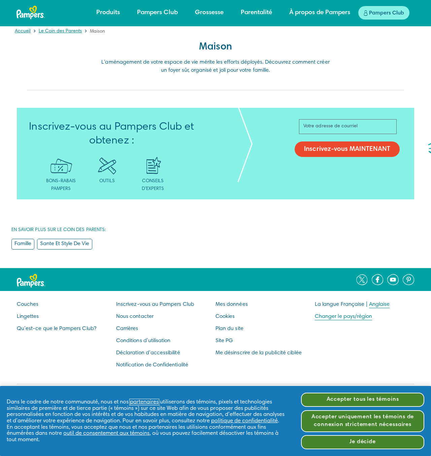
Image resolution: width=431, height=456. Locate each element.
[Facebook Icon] (377, 279)
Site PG (224, 341)
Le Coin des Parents (60, 31)
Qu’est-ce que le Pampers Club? (56, 328)
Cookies (225, 316)
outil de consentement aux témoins (106, 433)
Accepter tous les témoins (363, 399)
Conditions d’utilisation (143, 341)
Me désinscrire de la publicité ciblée (259, 353)
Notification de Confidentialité (152, 365)
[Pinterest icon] (408, 279)
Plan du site (229, 328)
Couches (27, 304)
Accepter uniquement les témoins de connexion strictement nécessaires (362, 421)
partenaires (144, 402)
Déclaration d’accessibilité (148, 353)
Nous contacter (135, 316)
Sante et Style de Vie (64, 244)
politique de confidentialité (244, 421)
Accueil (23, 31)
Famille (22, 244)
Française (353, 304)
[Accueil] (30, 12)
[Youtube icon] (393, 279)
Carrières (127, 328)
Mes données (232, 304)
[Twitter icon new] (362, 279)
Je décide (363, 442)
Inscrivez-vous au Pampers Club (155, 304)
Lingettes (28, 316)
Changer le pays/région (343, 316)
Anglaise (379, 304)
